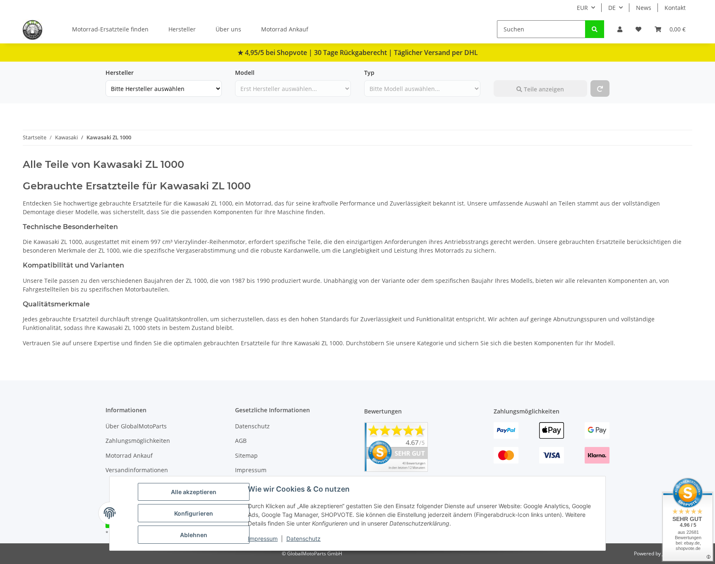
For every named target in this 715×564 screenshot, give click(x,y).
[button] (620, 29)
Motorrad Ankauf (284, 29)
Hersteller (182, 29)
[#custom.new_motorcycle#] (599, 88)
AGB (241, 441)
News (643, 8)
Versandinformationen (137, 470)
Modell (244, 72)
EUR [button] (582, 8)
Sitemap (246, 455)
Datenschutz (303, 538)
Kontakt (675, 8)
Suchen (504, 72)
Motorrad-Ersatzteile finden (110, 29)
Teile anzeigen (543, 89)
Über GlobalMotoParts (136, 426)
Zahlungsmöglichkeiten (138, 441)
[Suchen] (594, 29)
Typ (369, 72)
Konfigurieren (193, 513)
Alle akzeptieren (193, 491)
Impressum (263, 538)
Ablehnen (193, 534)
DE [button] (612, 8)
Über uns (228, 29)
